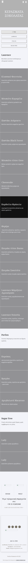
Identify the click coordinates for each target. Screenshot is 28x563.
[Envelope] (26, 2)
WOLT (20, 494)
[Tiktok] (16, 527)
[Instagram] (12, 527)
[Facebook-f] (9, 527)
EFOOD (7, 494)
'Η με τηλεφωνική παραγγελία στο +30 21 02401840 (14, 501)
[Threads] (19, 527)
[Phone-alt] (23, 2)
